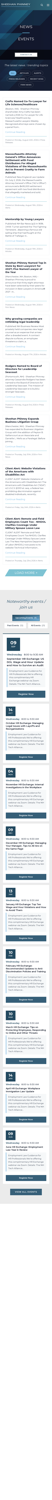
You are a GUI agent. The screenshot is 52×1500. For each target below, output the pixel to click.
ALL (12, 73)
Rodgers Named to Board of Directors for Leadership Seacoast (23, 369)
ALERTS (37, 73)
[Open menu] (48, 5)
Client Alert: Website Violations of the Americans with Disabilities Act (25, 471)
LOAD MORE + (26, 573)
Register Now (26, 694)
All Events (38, 625)
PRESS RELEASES (17, 79)
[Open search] (41, 5)
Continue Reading (15, 132)
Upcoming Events (26, 618)
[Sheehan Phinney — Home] (15, 5)
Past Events (15, 625)
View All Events (26, 1192)
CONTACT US (26, 55)
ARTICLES (24, 73)
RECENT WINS (36, 79)
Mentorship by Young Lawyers (24, 219)
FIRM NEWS (26, 85)
